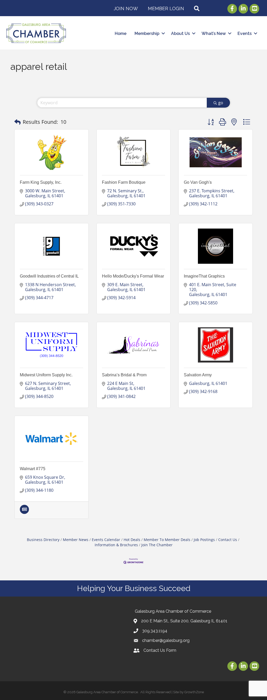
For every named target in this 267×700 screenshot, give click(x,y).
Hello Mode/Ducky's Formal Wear (133, 276)
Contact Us (227, 539)
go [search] (220, 103)
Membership (147, 33)
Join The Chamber (157, 544)
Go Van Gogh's (198, 182)
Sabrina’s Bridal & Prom (124, 375)
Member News (75, 539)
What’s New (214, 33)
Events (245, 33)
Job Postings (204, 539)
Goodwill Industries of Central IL (49, 276)
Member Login (166, 8)
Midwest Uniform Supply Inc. (46, 375)
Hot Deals (132, 539)
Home (120, 33)
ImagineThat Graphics (204, 276)
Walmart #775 (32, 468)
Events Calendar (106, 539)
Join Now (126, 8)
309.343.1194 (154, 630)
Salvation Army (198, 375)
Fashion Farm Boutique (123, 182)
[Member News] (24, 512)
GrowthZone (194, 692)
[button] (17, 122)
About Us (180, 33)
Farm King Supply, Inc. (41, 182)
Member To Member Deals (167, 539)
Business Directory (43, 539)
